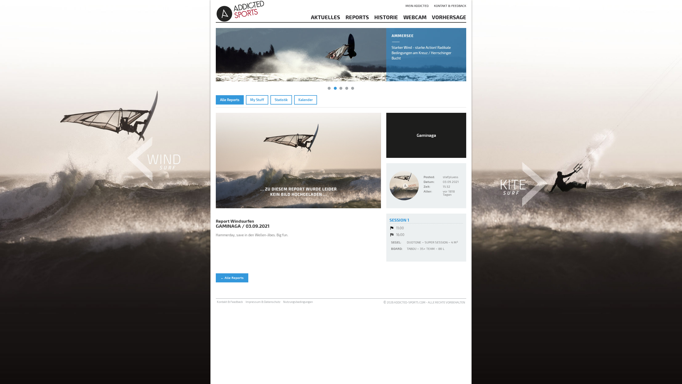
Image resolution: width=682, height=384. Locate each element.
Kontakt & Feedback (450, 5)
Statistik (281, 100)
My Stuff (257, 100)
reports (357, 17)
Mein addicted (417, 5)
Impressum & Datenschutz (263, 301)
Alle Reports (229, 100)
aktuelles (325, 17)
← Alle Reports (232, 277)
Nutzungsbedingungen (298, 301)
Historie (386, 17)
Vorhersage (449, 17)
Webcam (415, 17)
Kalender (305, 100)
